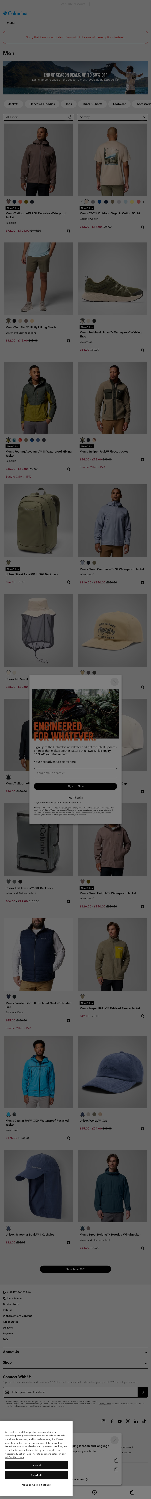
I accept (36, 1465)
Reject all (36, 1475)
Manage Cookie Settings (36, 1484)
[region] (36, 1458)
